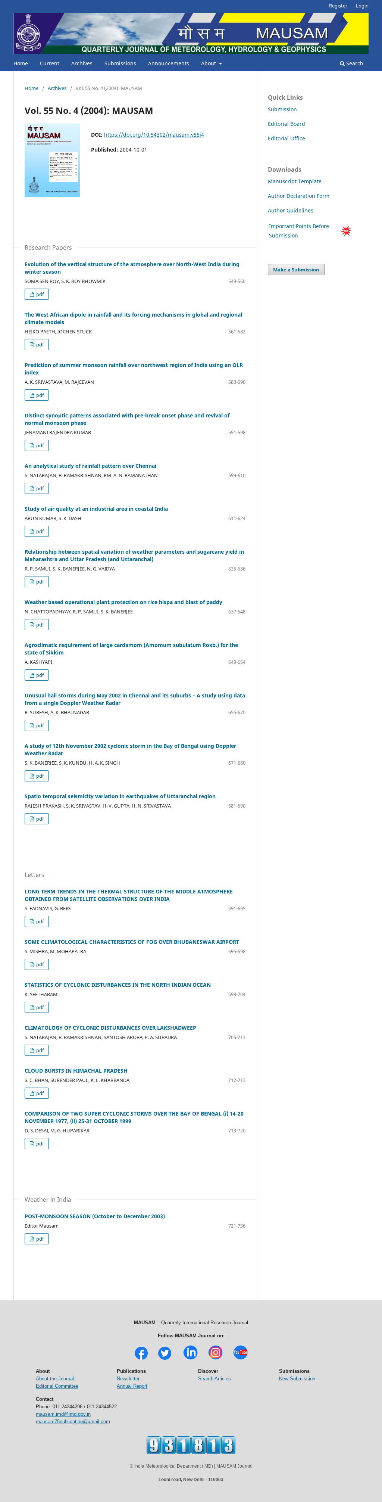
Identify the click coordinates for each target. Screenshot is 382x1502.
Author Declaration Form (298, 195)
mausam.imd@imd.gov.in (63, 1414)
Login (362, 5)
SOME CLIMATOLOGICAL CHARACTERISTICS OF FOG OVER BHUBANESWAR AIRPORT (132, 941)
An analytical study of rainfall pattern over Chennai (90, 465)
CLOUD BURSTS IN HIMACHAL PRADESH (76, 1070)
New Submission (297, 1378)
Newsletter (128, 1378)
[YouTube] (240, 1359)
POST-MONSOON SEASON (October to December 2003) (95, 1216)
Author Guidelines (291, 210)
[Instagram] (215, 1359)
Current (49, 63)
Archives (82, 63)
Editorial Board (286, 123)
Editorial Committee (57, 1386)
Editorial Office (286, 138)
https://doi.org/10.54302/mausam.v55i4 (154, 134)
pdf (39, 294)
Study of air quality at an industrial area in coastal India (96, 508)
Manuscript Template (295, 181)
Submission (282, 109)
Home (20, 63)
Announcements (168, 63)
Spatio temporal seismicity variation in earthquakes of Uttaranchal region (120, 796)
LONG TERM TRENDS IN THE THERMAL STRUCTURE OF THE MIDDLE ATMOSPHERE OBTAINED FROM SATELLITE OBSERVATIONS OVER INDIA (129, 895)
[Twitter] (164, 1359)
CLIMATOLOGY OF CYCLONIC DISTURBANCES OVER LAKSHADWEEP (110, 1027)
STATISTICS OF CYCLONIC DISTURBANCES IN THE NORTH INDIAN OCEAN (118, 984)
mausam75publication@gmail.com (73, 1421)
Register (338, 5)
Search (354, 63)
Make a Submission (296, 269)
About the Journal (55, 1378)
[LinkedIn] (190, 1359)
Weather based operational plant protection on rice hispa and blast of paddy (123, 602)
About (209, 63)
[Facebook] (141, 1359)
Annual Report (132, 1386)
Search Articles (214, 1378)
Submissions (120, 63)
